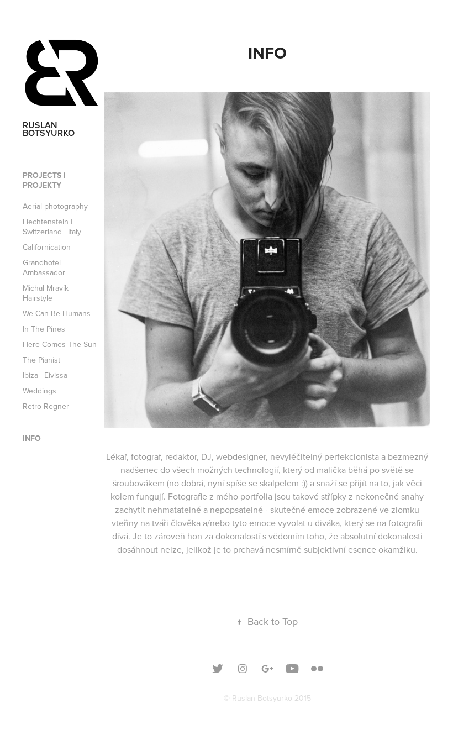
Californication (47, 247)
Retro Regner (46, 406)
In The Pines (44, 328)
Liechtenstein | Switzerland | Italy (52, 226)
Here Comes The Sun (60, 344)
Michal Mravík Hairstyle (46, 292)
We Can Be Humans (57, 313)
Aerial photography (55, 206)
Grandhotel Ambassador (44, 267)
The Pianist (41, 359)
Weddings (39, 390)
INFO (32, 438)
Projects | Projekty (44, 180)
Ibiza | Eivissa (45, 375)
